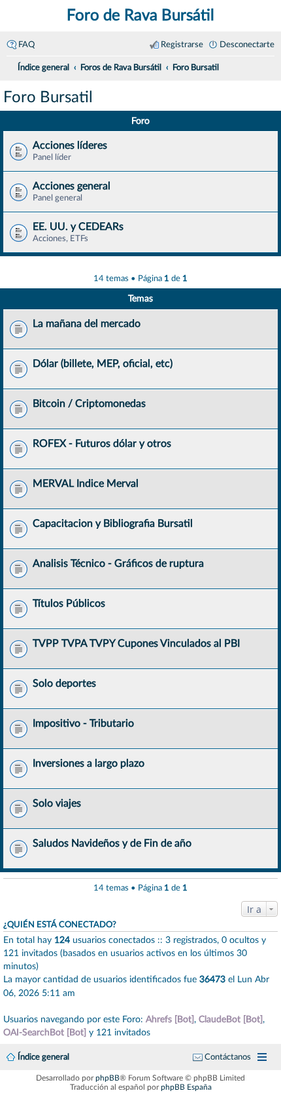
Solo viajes (57, 803)
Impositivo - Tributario (83, 723)
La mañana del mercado (86, 323)
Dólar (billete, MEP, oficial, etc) (103, 363)
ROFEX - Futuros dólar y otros (102, 443)
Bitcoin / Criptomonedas (89, 403)
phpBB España (186, 1087)
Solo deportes (64, 683)
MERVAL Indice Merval (86, 483)
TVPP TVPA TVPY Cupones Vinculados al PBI (136, 643)
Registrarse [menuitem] (182, 44)
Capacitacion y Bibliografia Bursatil (113, 523)
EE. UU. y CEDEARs (78, 226)
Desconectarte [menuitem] (247, 44)
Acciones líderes (70, 145)
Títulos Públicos (69, 603)
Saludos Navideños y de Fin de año (112, 843)
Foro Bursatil (48, 98)
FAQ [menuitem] (26, 44)
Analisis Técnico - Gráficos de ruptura (118, 563)
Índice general (43, 1057)
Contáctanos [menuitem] (228, 1057)
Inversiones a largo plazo (88, 763)
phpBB (107, 1078)
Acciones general (71, 186)
